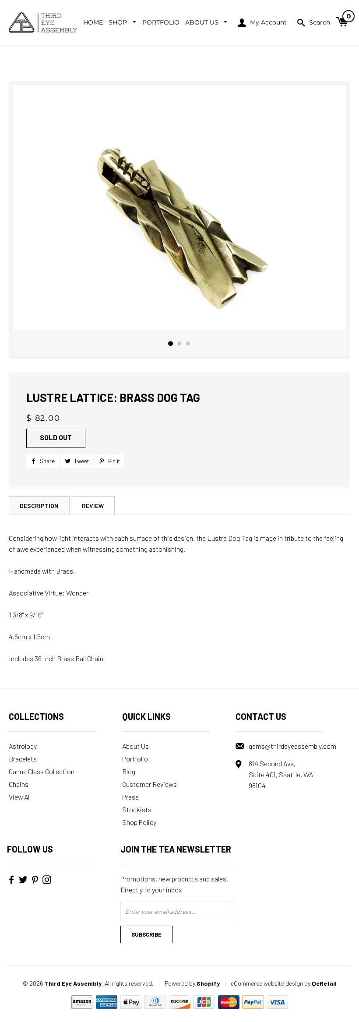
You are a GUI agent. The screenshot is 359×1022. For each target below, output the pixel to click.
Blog (128, 771)
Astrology (23, 746)
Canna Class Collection (41, 771)
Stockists (136, 809)
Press (130, 797)
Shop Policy (139, 822)
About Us (202, 22)
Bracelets (23, 758)
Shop (119, 22)
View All (20, 797)
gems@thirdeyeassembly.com (292, 746)
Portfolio (161, 22)
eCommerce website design (267, 983)
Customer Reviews (149, 784)
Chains (18, 784)
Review (93, 505)
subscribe (146, 934)
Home (93, 22)
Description (39, 505)
